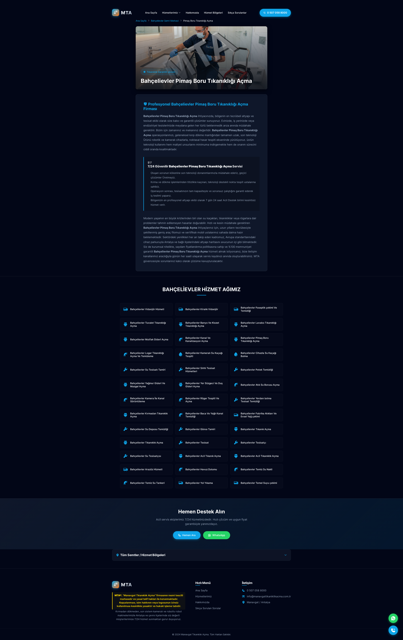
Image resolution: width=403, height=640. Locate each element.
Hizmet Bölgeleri (213, 12)
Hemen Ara (189, 535)
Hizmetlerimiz (170, 12)
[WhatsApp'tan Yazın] (393, 618)
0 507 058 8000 (277, 12)
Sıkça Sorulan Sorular (208, 608)
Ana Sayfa (151, 12)
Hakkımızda (192, 12)
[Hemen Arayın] (393, 630)
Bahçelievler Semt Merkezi (165, 20)
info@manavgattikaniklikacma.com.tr (269, 596)
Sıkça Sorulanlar (237, 12)
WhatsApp (218, 535)
